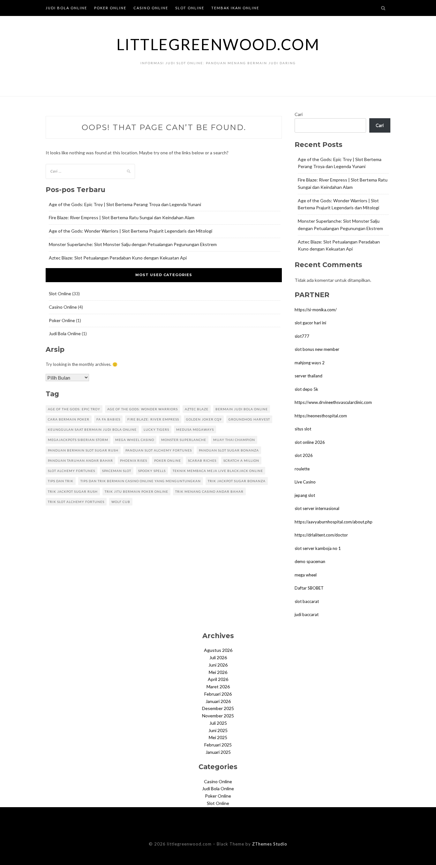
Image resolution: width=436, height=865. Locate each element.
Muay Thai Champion (234, 440)
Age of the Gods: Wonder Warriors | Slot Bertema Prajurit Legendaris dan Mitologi (130, 231)
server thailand (308, 375)
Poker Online (110, 8)
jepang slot (305, 495)
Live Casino (305, 481)
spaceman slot (116, 471)
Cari (299, 114)
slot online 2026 (310, 442)
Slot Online (189, 8)
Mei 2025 (218, 737)
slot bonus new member (317, 349)
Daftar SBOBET (309, 588)
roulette (302, 468)
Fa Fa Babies (108, 419)
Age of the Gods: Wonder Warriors (142, 409)
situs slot (303, 428)
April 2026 (218, 679)
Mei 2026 (218, 672)
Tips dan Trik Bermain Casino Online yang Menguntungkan (140, 481)
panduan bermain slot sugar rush (83, 450)
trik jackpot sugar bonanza (237, 481)
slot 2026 (304, 455)
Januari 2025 (218, 752)
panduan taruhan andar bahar (80, 460)
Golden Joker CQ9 (204, 419)
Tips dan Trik (60, 481)
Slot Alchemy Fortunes (71, 471)
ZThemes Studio (269, 843)
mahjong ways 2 (310, 362)
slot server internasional (317, 508)
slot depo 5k (306, 389)
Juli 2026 (218, 657)
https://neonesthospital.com (321, 415)
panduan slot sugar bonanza (229, 450)
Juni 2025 (218, 730)
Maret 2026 (218, 686)
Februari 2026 (218, 694)
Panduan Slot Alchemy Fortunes (158, 450)
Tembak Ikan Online (235, 8)
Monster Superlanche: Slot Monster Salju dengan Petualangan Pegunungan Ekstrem (133, 244)
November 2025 (218, 715)
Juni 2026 (218, 665)
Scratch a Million (241, 460)
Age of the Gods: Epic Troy (74, 409)
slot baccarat (307, 601)
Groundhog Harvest (249, 419)
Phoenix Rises (133, 460)
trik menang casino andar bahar (209, 491)
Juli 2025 (218, 723)
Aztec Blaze (196, 409)
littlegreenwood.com (218, 44)
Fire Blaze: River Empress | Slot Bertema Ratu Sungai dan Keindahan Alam (121, 217)
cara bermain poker (68, 419)
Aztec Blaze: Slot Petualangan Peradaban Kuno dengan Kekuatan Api (118, 257)
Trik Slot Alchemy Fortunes (76, 502)
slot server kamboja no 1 (318, 548)
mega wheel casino (134, 440)
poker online (167, 460)
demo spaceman (310, 561)
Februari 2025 (218, 744)
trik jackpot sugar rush (73, 491)
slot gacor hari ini (310, 322)
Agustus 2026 (218, 650)
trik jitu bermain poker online (136, 491)
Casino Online (150, 8)
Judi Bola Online (66, 8)
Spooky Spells (152, 471)
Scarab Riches (202, 460)
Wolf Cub (120, 502)
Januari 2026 (218, 701)
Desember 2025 (218, 708)
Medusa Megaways (195, 429)
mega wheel (306, 574)
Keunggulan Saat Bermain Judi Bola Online (92, 429)
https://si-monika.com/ (316, 309)
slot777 (302, 336)
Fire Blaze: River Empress (153, 419)
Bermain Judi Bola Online (241, 409)
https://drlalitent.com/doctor (321, 534)
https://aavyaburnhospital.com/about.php (333, 521)
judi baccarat (307, 614)
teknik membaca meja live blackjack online (218, 471)
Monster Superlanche (183, 440)
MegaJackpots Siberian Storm (78, 440)
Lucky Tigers (156, 429)
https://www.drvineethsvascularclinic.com (333, 402)
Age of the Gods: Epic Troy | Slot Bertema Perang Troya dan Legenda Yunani (125, 204)
